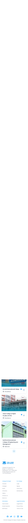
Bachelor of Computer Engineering (13, 119)
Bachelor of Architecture (10, 88)
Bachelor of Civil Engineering (11, 153)
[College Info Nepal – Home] (6, 3)
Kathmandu (11, 47)
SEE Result (4, 508)
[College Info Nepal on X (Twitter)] (11, 516)
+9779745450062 (6, 473)
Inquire (12, 15)
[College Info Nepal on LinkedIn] (18, 516)
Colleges (8, 19)
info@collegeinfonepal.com (8, 471)
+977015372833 (8, 67)
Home (3, 19)
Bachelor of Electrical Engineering (13, 103)
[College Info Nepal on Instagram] (14, 516)
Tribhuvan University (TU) (10, 73)
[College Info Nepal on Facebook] (7, 516)
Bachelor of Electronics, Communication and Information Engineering (12, 136)
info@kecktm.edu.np (9, 60)
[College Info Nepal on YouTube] (21, 516)
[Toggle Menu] (25, 2)
